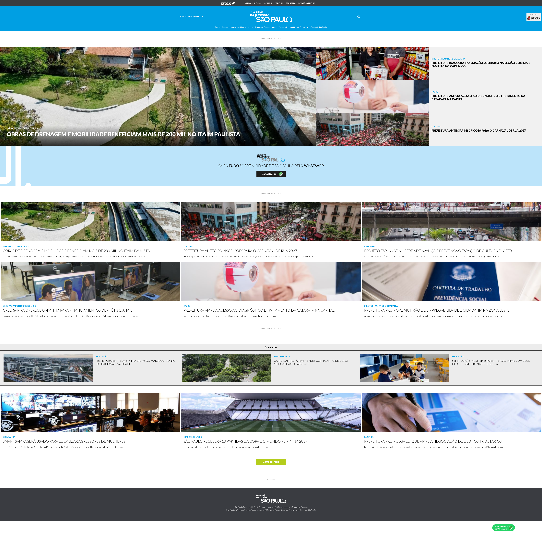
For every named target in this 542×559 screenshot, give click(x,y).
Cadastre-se (269, 173)
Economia (291, 3)
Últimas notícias (253, 3)
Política (279, 3)
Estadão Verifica (306, 3)
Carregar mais (271, 461)
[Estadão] (228, 3)
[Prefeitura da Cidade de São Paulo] (533, 18)
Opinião (268, 3)
